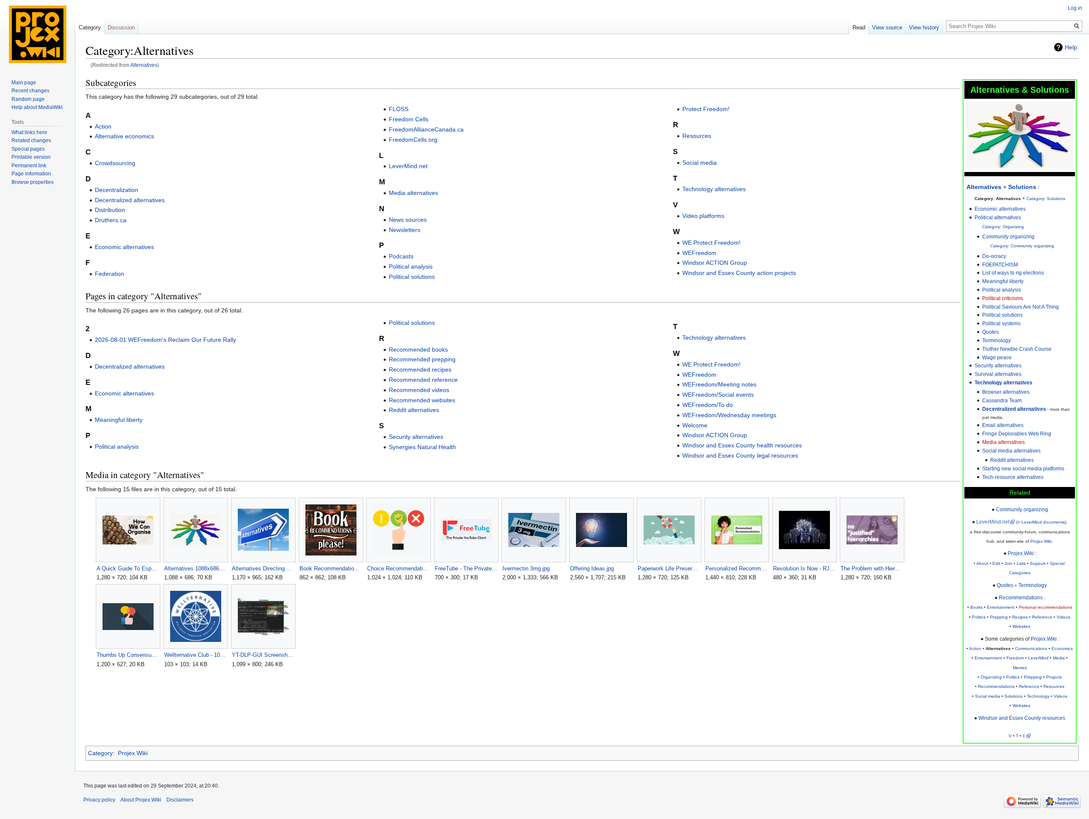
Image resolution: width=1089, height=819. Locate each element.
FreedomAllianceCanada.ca (426, 129)
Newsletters (404, 229)
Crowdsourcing (115, 163)
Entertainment (1001, 607)
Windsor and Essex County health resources (742, 445)
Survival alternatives (998, 374)
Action (975, 648)
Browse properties (32, 182)
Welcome (694, 425)
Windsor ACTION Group (714, 262)
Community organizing (1008, 236)
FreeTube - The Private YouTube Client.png (466, 568)
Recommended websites (422, 400)
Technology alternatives (1003, 382)
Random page (28, 99)
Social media (987, 696)
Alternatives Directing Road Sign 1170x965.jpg (263, 568)
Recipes (1020, 617)
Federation (109, 273)
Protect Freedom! (706, 109)
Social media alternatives (1011, 450)
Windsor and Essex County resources (1021, 718)
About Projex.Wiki (140, 800)
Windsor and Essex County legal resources (740, 455)
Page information (31, 174)
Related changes (31, 140)
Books (976, 607)
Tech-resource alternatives (1012, 477)
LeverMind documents (1043, 522)
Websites (1021, 626)
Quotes (990, 332)
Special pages (28, 149)
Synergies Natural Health (422, 447)
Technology (1038, 696)
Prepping (999, 617)
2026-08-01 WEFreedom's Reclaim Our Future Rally (165, 339)
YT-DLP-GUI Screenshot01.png (263, 655)
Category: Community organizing (1022, 245)
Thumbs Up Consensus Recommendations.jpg (128, 655)
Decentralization (116, 189)
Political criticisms (1002, 298)
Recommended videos (419, 390)
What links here (29, 132)
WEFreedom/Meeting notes (719, 384)
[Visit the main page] (37, 34)
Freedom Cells (408, 119)
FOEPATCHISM (1000, 264)
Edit (996, 563)
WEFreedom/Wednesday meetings (729, 415)
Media (1059, 658)
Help (1071, 47)
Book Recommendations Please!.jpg (330, 568)
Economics (1062, 648)
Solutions (1022, 186)
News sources (408, 219)
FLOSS (398, 109)
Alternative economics (124, 136)
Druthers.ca (110, 220)
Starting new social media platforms (1023, 468)
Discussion (121, 27)
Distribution (110, 209)
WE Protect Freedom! (711, 242)
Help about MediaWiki (37, 107)
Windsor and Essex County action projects (739, 272)
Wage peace (997, 357)
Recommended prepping (422, 359)
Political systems (1001, 323)
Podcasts (401, 256)
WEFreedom (699, 252)
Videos (1063, 617)
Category (100, 753)
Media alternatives (1003, 442)
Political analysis (1001, 289)
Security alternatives (998, 365)
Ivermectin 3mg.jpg (526, 568)
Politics (979, 617)
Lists (1021, 563)
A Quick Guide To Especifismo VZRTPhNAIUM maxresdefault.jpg (128, 568)
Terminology (996, 340)
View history (924, 27)
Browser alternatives (1005, 392)
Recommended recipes (420, 369)
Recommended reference (423, 379)
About (982, 563)
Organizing (991, 677)
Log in (1075, 8)
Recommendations (1021, 597)
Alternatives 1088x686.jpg (195, 568)
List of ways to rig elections (1013, 272)
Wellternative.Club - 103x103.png (195, 655)
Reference (1042, 617)
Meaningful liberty (1002, 281)
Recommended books (418, 349)
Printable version (31, 157)
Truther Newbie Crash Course (1017, 349)
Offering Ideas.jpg (592, 568)
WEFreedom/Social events (718, 394)
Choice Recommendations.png (398, 568)
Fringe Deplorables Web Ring (1016, 433)
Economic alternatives (124, 246)
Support (1038, 563)
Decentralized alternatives (130, 200)
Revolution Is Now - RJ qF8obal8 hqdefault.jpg (804, 568)
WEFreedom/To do (707, 404)
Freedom (1015, 658)
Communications (1031, 648)
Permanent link (28, 166)
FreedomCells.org (413, 139)
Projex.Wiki (1041, 541)
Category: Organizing (1003, 226)
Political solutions (1002, 315)
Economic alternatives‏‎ (1000, 209)
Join (1008, 563)
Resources (1053, 686)
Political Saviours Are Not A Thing (1020, 306)
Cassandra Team (1002, 400)
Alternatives (143, 65)
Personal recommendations (1045, 607)
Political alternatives (998, 217)
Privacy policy (99, 800)
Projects (1054, 677)
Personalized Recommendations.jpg (736, 568)
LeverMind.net (992, 521)
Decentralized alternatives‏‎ (1014, 409)
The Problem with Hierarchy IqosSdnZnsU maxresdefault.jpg (872, 568)
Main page (23, 83)
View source (887, 27)
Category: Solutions (1045, 198)
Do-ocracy (994, 256)
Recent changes (30, 91)
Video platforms (703, 215)
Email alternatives (1002, 425)
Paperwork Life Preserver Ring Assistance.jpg (669, 568)
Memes (1020, 667)
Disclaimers (180, 800)
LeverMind (1038, 658)
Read (858, 27)
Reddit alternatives (1012, 460)
